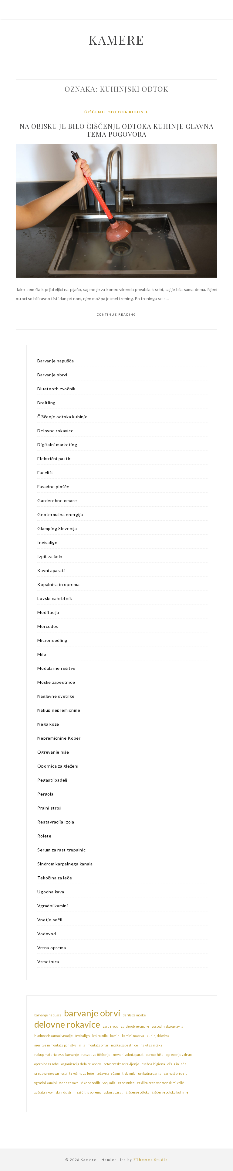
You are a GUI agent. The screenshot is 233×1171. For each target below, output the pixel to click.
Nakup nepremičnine (58, 710)
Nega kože (48, 724)
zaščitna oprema (89, 1092)
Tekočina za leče (54, 877)
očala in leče (177, 1064)
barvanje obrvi (92, 1013)
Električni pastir (54, 458)
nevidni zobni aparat (128, 1054)
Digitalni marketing (57, 444)
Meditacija (48, 612)
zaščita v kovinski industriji (54, 1092)
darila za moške (134, 1015)
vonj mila (109, 1083)
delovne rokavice (67, 1024)
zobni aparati (113, 1092)
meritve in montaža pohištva (55, 1045)
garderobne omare (135, 1026)
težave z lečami (108, 1073)
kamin (115, 1036)
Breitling (46, 402)
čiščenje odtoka (138, 1092)
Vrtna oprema (51, 947)
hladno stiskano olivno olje (53, 1036)
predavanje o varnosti (50, 1073)
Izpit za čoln (49, 556)
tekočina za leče (81, 1073)
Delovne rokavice (55, 430)
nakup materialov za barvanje (56, 1054)
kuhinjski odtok (158, 1036)
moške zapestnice (124, 1045)
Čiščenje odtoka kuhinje (116, 112)
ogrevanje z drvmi (179, 1054)
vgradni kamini (45, 1083)
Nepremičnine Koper (59, 738)
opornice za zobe (46, 1064)
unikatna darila (149, 1073)
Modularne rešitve (56, 668)
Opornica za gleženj (57, 766)
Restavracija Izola (55, 821)
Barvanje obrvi (52, 374)
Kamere (116, 39)
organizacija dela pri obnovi (81, 1064)
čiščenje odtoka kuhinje (170, 1092)
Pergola (45, 793)
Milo (41, 654)
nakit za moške (151, 1045)
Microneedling (52, 640)
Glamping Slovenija (57, 528)
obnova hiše (155, 1054)
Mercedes (47, 626)
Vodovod (46, 933)
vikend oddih (90, 1083)
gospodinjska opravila (167, 1026)
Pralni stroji (49, 807)
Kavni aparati (51, 570)
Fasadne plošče (53, 486)
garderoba (110, 1026)
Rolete (44, 835)
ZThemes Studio (150, 1160)
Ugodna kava (50, 891)
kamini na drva (133, 1036)
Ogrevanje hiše (53, 752)
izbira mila (100, 1036)
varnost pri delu (175, 1073)
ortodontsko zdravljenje (121, 1064)
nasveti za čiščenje (95, 1054)
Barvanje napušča (55, 360)
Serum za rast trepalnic (61, 849)
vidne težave (69, 1083)
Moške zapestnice (56, 682)
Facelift (45, 472)
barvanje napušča (48, 1015)
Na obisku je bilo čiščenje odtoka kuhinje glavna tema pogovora (116, 130)
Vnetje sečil (49, 919)
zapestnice (126, 1083)
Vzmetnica (48, 961)
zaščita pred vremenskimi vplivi (160, 1083)
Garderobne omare (57, 500)
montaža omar (98, 1045)
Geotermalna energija (60, 514)
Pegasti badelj (52, 779)
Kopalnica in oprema (58, 584)
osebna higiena (153, 1064)
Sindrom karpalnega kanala (65, 863)
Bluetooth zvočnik (56, 388)
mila (82, 1045)
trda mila (129, 1073)
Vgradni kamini (52, 905)
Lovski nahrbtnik (54, 598)
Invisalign (47, 542)
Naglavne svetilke (56, 696)
